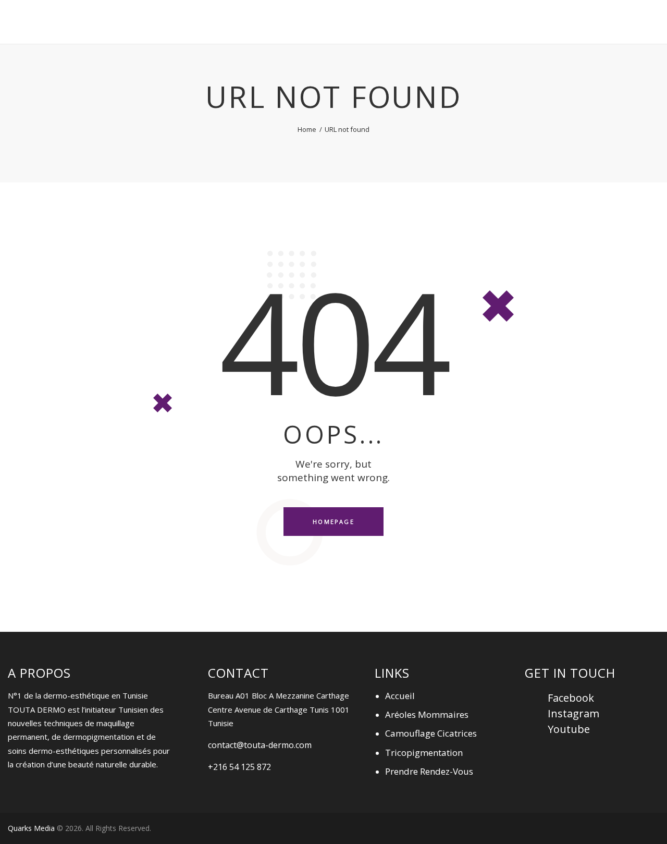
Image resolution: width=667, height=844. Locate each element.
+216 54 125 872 (239, 767)
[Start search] (660, 23)
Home (307, 129)
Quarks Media (31, 828)
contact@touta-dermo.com (260, 745)
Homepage (333, 521)
